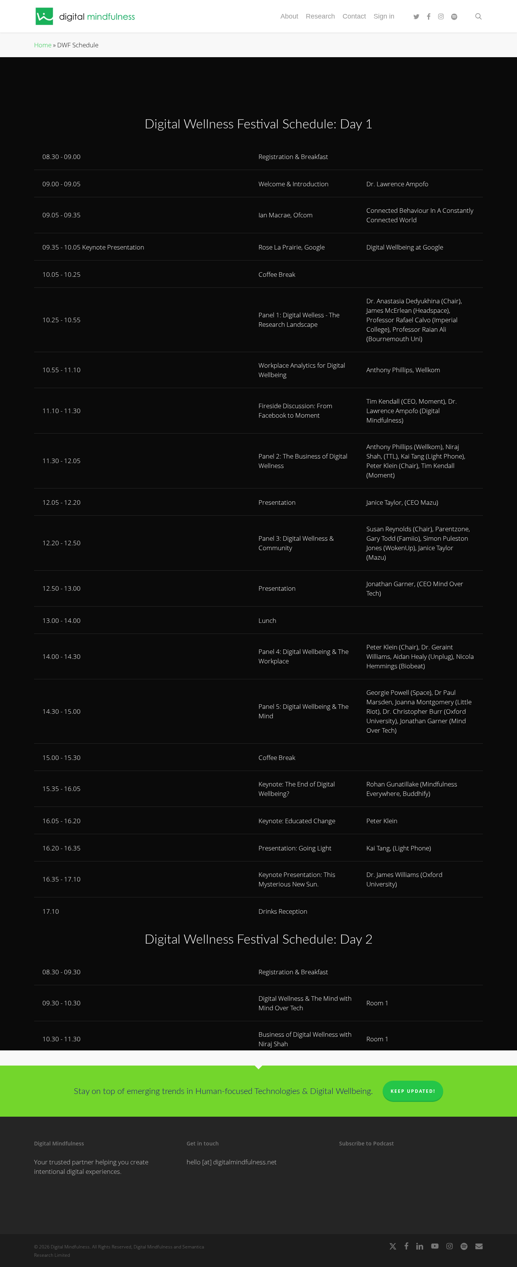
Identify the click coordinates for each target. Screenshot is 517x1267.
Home (42, 45)
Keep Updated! (413, 1091)
